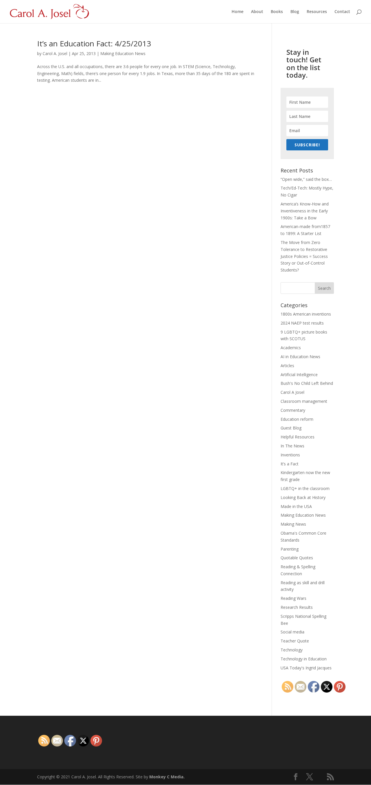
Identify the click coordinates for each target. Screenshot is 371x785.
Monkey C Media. (167, 776)
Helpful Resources (297, 437)
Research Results (297, 607)
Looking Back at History (303, 497)
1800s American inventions (306, 314)
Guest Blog (291, 428)
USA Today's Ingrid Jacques (306, 668)
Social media (292, 632)
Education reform (297, 419)
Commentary (293, 410)
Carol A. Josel (55, 53)
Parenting (290, 549)
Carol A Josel (292, 392)
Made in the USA (296, 506)
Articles (287, 365)
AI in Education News (300, 356)
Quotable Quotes (297, 557)
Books (277, 12)
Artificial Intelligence (299, 374)
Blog (294, 12)
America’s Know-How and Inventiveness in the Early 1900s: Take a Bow (305, 211)
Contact (342, 12)
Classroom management (304, 401)
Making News (293, 524)
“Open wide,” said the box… (306, 179)
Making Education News (123, 53)
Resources (317, 12)
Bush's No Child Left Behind (307, 383)
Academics (291, 347)
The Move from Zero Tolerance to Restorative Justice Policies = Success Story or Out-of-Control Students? (304, 256)
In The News (292, 446)
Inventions (290, 455)
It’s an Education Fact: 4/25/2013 (94, 43)
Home (237, 12)
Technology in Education (304, 659)
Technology (292, 650)
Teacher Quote (295, 641)
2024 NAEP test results (302, 323)
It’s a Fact (290, 464)
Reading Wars (293, 598)
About (257, 12)
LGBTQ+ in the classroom (305, 488)
